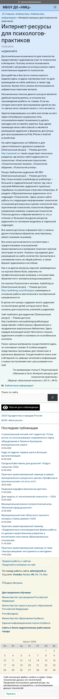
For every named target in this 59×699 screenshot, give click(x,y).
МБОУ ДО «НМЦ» (17, 7)
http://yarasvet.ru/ (10, 153)
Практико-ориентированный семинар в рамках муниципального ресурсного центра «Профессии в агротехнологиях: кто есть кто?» (29, 478)
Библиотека (22, 14)
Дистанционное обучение (16, 592)
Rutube (26, 574)
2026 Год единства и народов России (21, 415)
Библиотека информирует (19, 385)
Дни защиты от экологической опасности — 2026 (28, 496)
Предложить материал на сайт (19, 564)
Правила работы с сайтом (16, 561)
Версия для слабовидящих (23, 407)
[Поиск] (53, 397)
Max (45, 574)
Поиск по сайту (9, 392)
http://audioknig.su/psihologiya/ (18, 290)
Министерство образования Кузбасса (23, 618)
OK (36, 574)
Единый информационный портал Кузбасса (26, 623)
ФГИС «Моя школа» (12, 420)
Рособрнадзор (10, 613)
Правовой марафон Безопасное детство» (24, 489)
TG (40, 574)
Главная (9, 14)
